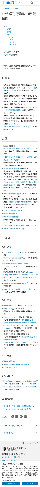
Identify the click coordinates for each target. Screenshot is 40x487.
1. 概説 (8, 29)
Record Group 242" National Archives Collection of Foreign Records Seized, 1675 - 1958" (20, 275)
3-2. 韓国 (12, 40)
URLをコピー (5, 418)
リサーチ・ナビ (7, 8)
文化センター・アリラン (12, 228)
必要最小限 (11, 483)
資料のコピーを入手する (10, 460)
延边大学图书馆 (9, 361)
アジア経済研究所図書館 (12, 210)
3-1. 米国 (12, 37)
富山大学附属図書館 (11, 168)
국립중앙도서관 (9, 317)
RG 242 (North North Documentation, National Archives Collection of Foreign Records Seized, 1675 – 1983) (20, 324)
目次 (7, 26)
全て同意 (30, 483)
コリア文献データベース (12, 225)
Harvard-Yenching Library (13, 283)
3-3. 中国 (12, 42)
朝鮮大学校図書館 (10, 216)
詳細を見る (10, 477)
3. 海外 (8, 34)
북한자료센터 (8, 305)
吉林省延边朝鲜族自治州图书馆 (15, 364)
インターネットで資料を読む (11, 457)
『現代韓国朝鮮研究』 (13, 110)
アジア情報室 (8, 55)
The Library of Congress (12, 252)
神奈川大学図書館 (10, 193)
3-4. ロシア (12, 44)
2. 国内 (8, 32)
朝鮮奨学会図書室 (10, 213)
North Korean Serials (11, 257)
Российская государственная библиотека (19, 381)
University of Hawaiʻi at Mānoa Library (18, 289)
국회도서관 (7, 308)
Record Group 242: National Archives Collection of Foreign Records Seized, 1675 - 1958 (20, 339)
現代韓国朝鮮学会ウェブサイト (15, 126)
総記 (16, 8)
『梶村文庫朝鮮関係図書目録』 (20, 201)
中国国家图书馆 (9, 367)
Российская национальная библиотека (18, 386)
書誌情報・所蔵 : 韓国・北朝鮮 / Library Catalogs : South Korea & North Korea (18, 407)
